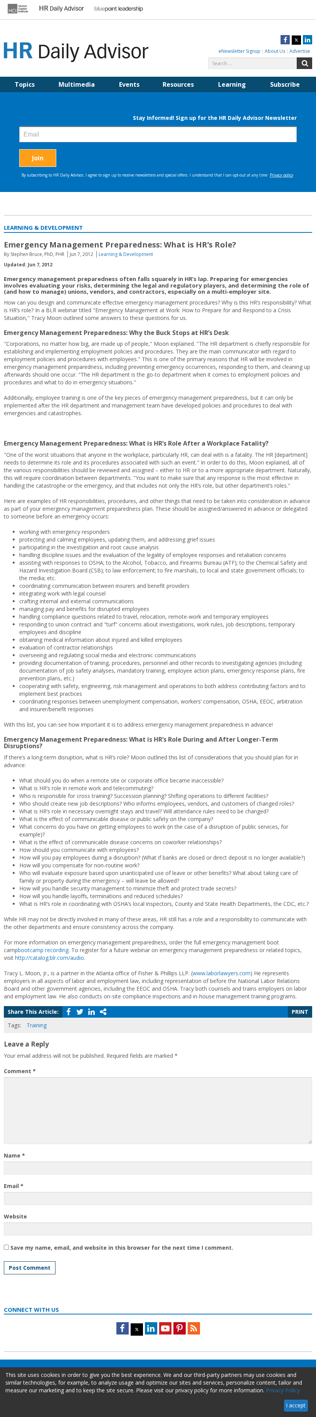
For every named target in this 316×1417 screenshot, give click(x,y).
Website (15, 1216)
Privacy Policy (283, 1390)
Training (37, 1025)
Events (129, 84)
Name (14, 1155)
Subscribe (285, 84)
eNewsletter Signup (240, 51)
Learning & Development (126, 254)
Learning (232, 84)
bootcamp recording (43, 950)
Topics (25, 84)
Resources (178, 84)
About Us (275, 51)
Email (14, 1186)
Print (300, 1011)
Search (304, 63)
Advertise (299, 51)
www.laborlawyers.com (221, 973)
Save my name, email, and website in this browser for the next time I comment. (121, 1247)
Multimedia (77, 84)
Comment (20, 1071)
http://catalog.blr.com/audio (49, 957)
